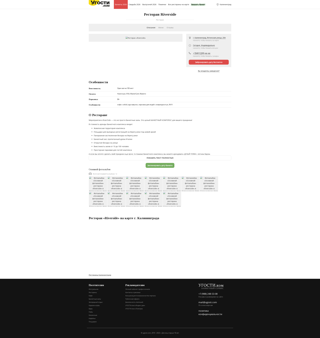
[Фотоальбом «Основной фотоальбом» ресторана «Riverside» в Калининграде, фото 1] (98, 183)
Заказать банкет (198, 4)
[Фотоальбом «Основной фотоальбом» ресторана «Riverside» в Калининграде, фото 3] (135, 183)
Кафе (90, 296)
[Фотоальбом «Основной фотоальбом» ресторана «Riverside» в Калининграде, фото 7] (209, 183)
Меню (161, 27)
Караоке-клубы (94, 305)
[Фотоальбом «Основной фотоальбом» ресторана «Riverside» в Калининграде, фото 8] (98, 199)
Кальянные (93, 315)
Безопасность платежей (134, 302)
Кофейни (92, 318)
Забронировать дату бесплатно (208, 62)
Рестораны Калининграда (100, 275)
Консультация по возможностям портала (140, 296)
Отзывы (170, 27)
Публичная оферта (132, 299)
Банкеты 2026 (121, 4)
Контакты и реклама (132, 292)
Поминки (162, 4)
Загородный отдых (95, 302)
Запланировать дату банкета (160, 165)
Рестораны (93, 292)
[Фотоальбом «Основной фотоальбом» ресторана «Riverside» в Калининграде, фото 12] (172, 199)
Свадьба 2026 (134, 4)
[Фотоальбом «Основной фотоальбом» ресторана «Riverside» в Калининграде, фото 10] (135, 199)
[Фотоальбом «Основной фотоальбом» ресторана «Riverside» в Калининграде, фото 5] (172, 183)
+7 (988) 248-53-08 (208, 293)
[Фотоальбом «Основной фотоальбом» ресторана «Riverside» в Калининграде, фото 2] (116, 183)
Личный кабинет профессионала (137, 289)
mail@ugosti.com (207, 302)
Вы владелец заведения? (209, 71)
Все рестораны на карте (178, 4)
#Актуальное (93, 289)
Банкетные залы (95, 299)
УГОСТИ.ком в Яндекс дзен (135, 305)
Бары (90, 309)
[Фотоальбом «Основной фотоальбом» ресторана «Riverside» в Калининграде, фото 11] (153, 199)
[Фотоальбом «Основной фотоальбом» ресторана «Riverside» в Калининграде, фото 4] (153, 183)
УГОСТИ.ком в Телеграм (134, 309)
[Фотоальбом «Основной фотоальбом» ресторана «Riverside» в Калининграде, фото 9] (116, 199)
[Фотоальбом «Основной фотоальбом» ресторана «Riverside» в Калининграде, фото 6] (190, 183)
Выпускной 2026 (149, 4)
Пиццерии (93, 322)
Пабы (91, 312)
